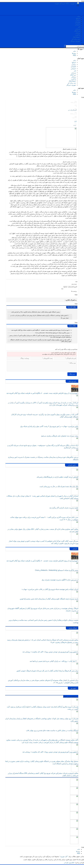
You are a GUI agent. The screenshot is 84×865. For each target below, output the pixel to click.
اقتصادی (77, 23)
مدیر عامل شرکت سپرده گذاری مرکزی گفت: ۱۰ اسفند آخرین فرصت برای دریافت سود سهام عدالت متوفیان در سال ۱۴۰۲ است (44, 518)
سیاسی (77, 20)
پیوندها (74, 53)
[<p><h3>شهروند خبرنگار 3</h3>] (74, 815)
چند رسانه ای (76, 39)
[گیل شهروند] (66, 3)
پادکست (77, 35)
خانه (78, 16)
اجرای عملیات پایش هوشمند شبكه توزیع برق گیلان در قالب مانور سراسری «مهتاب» (50, 589)
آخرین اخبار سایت (72, 286)
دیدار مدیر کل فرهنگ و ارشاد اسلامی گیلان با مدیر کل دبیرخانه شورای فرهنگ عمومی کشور (47, 670)
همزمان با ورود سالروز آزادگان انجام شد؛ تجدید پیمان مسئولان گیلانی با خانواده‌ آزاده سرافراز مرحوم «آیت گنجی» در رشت (42, 708)
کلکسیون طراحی (69, 863)
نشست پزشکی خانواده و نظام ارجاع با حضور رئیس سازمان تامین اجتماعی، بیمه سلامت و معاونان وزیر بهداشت (43, 621)
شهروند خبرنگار (75, 41)
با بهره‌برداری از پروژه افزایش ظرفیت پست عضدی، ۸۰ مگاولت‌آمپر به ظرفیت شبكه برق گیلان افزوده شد (40, 330)
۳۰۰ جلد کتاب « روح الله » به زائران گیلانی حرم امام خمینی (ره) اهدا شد (54, 661)
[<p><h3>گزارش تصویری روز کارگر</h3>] (74, 790)
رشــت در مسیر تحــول (70, 149)
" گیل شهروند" (63, 856)
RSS (74, 55)
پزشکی (77, 33)
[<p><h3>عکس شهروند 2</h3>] (74, 831)
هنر (79, 27)
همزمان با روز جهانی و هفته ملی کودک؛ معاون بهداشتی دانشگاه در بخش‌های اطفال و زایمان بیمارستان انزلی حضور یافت (41, 719)
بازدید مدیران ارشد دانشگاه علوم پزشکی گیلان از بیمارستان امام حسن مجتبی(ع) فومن (49, 599)
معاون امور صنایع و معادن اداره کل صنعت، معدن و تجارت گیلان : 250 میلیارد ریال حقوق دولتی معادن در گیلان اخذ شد (43, 530)
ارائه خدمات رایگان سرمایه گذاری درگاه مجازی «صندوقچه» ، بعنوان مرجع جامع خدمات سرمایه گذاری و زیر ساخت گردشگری (43, 446)
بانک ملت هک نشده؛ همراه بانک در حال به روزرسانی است (59, 486)
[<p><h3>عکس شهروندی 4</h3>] (74, 807)
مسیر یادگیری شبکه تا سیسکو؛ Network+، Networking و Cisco (52, 333)
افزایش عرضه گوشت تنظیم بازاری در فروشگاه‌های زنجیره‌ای (57, 477)
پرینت (75, 125)
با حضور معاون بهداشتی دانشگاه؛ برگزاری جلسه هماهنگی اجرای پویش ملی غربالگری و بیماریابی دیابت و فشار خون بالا (39, 317)
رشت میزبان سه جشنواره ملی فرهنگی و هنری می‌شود (59, 436)
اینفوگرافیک (76, 37)
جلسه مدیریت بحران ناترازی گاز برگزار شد (63, 507)
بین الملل (77, 31)
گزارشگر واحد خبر (72, 110)
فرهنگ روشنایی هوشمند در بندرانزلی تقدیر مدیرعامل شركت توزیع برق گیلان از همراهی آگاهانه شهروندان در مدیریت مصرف (42, 609)
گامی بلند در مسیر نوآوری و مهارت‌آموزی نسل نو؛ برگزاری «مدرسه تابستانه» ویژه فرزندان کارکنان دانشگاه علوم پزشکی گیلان (44, 415)
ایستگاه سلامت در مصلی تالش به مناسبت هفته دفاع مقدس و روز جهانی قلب (52, 730)
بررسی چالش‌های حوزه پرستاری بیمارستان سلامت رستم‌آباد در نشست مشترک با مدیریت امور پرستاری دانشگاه (43, 458)
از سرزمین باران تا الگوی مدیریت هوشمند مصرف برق (60, 579)
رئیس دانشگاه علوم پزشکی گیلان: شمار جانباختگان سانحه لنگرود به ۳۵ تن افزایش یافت (35, 312)
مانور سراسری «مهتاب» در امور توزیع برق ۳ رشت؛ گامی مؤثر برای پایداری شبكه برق (49, 426)
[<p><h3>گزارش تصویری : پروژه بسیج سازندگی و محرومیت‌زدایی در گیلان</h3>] (74, 823)
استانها (78, 18)
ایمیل (75, 121)
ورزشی (77, 29)
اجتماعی (77, 25)
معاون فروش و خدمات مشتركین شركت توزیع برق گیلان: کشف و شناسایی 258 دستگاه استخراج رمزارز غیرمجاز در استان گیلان (43, 774)
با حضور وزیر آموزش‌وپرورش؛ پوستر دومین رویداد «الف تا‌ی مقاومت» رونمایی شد (50, 651)
